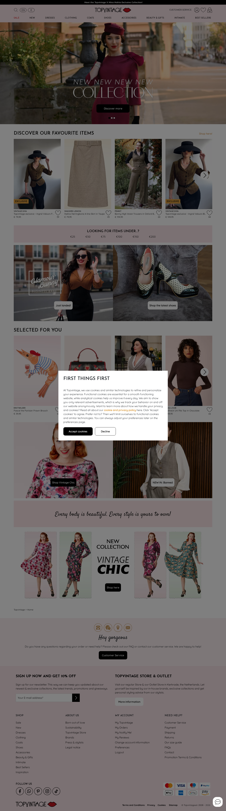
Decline (105, 431)
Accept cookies (78, 431)
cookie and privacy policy (120, 410)
